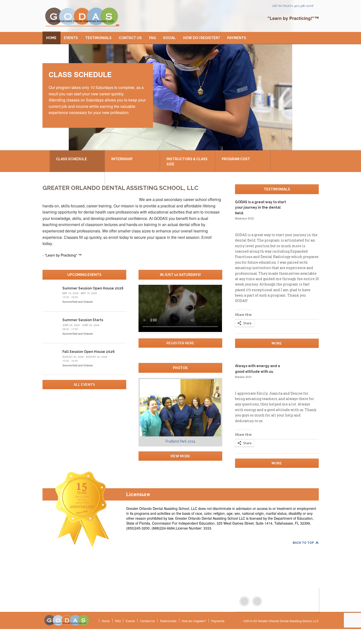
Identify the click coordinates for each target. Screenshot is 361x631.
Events (71, 38)
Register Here (180, 343)
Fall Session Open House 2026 (88, 352)
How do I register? (201, 38)
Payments (217, 621)
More (277, 343)
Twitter (257, 601)
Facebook (244, 601)
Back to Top (303, 543)
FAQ (152, 38)
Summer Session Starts (82, 320)
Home (51, 38)
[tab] (77, 161)
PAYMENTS (236, 38)
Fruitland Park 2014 (180, 441)
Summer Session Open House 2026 (93, 288)
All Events (84, 385)
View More (180, 456)
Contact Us (130, 38)
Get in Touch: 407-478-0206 (292, 6)
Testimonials (98, 38)
